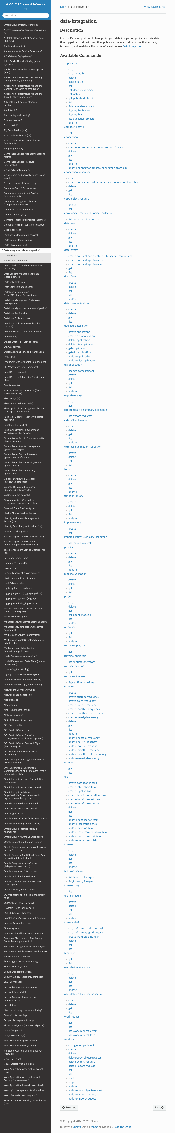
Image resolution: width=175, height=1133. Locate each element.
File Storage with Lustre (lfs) (18, 403)
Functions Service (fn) (15, 425)
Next (158, 1107)
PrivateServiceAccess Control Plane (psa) (25, 918)
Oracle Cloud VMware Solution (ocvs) (23, 837)
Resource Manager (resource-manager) (24, 946)
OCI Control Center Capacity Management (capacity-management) (23, 737)
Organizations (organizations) (19, 889)
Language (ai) (11, 568)
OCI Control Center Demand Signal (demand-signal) (22, 745)
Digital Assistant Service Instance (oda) (24, 352)
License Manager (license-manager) (22, 573)
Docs (63, 6)
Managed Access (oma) (16, 616)
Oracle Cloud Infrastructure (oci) (21, 25)
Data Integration (132, 46)
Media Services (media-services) (20, 656)
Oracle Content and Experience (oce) (23, 842)
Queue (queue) (11, 928)
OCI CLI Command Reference (27, 4)
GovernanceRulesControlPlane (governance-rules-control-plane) (21, 501)
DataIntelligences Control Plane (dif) (23, 331)
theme (94, 1126)
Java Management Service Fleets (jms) (24, 536)
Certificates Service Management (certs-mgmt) (25, 155)
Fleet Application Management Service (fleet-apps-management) (24, 410)
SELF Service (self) (13, 982)
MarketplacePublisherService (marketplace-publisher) (19, 650)
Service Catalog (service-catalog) (21, 987)
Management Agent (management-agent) (25, 621)
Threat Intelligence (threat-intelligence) (24, 1025)
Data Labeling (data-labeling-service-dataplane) (23, 267)
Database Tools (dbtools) (17, 318)
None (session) (11, 700)
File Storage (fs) (12, 398)
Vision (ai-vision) (12, 1059)
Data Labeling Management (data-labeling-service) (22, 275)
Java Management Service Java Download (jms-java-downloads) (21, 543)
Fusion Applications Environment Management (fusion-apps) (21, 431)
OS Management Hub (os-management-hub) (25, 896)
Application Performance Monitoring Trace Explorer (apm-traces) (23, 95)
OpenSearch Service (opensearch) (21, 803)
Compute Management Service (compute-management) (20, 203)
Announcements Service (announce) (23, 51)
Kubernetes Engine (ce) (16, 563)
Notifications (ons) (14, 715)
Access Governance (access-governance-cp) (25, 31)
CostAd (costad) (12, 230)
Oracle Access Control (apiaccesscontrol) (25, 818)
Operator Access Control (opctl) (20, 808)
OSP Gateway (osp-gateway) (19, 903)
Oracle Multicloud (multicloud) (20, 876)
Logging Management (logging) (20, 598)
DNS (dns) (9, 357)
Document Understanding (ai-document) (25, 362)
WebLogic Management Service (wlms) (24, 1090)
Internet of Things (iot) (16, 531)
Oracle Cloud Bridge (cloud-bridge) (22, 823)
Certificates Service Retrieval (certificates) (19, 163)
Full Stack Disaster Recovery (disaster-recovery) (24, 418)
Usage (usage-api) (13, 1030)
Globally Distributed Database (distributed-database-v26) (19, 488)
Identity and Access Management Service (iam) (21, 520)
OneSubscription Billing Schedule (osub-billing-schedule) (25, 761)
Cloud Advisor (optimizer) (17, 170)
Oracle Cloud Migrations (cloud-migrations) (21, 830)
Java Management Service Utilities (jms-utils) (25, 551)
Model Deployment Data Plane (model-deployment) (24, 663)
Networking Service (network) (19, 689)
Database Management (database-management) (22, 302)
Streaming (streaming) (15, 1015)
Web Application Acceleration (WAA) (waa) (23, 1070)
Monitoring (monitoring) (16, 669)
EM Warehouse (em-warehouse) (21, 367)
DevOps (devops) (13, 347)
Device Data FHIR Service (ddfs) (21, 341)
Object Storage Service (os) (18, 720)
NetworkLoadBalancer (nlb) (18, 695)
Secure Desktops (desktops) (18, 972)
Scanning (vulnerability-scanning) (21, 961)
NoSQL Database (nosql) (17, 710)
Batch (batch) (11, 125)
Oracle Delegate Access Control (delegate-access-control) (20, 865)
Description (12, 255)
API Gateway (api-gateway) (18, 56)
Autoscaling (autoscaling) (17, 115)
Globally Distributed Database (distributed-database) (19, 480)
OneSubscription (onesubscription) (22, 787)
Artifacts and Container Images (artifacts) (20, 103)
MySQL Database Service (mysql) (21, 674)
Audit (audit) (10, 110)
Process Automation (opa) (17, 923)
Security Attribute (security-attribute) (23, 976)
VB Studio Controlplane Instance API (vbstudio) (23, 1052)
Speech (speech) (12, 1005)
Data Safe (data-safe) (15, 282)
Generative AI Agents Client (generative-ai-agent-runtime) (25, 439)
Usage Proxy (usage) (14, 1035)
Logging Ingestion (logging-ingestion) (23, 593)
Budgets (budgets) (13, 148)
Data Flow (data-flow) (15, 245)
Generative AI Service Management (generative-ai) (22, 464)
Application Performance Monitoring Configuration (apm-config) (23, 79)
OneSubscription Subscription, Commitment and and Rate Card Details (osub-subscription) (25, 771)
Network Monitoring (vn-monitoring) (23, 684)
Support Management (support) (20, 1020)
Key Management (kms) (16, 558)
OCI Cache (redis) (13, 725)
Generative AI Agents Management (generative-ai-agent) (22, 448)
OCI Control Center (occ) (17, 730)
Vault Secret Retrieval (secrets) (20, 1045)
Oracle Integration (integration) (20, 871)
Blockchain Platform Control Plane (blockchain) (22, 142)
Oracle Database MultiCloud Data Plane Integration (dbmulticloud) (25, 856)
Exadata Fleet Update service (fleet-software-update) (22, 392)
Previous (70, 1107)
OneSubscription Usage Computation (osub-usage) (23, 780)
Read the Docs (122, 1126)
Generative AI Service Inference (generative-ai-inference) (20, 456)
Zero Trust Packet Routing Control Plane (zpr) (25, 1102)
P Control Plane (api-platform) (19, 908)
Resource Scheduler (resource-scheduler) (25, 951)
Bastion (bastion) (13, 120)
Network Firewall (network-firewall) (22, 679)
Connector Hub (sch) (15, 214)
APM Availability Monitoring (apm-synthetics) (22, 63)
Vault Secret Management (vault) (21, 1040)
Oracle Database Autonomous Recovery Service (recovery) (25, 848)
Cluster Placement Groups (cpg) (20, 183)
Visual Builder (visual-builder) (19, 1064)
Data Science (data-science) (18, 287)
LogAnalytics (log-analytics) (18, 588)
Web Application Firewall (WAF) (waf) (24, 1085)
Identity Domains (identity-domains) (23, 526)
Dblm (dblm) (10, 336)
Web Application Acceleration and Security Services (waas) (22, 1079)
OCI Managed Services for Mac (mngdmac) (20, 753)
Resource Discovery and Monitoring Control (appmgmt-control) (23, 940)
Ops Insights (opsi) (13, 813)
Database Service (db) (15, 313)
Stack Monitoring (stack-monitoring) (23, 1010)
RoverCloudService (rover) (17, 956)
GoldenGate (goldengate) (17, 495)
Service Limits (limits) (15, 992)
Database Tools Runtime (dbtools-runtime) (22, 325)
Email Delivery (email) (15, 372)
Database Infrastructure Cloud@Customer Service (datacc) (22, 293)
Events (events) (12, 385)
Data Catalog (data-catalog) (18, 240)
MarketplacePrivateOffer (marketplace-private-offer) (24, 641)
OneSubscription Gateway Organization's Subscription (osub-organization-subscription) (22, 795)
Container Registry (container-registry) (24, 224)
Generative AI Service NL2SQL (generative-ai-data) (20, 472)
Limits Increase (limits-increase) (20, 578)
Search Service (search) (16, 966)
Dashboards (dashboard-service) (21, 235)
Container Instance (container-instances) (25, 220)
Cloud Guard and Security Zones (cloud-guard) (25, 176)
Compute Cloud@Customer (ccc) (21, 188)
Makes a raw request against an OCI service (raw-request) (23, 610)
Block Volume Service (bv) (17, 135)
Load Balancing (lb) (14, 583)
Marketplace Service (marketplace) (22, 635)
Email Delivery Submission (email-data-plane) (24, 378)
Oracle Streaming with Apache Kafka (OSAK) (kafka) (23, 883)
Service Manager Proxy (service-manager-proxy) (20, 998)
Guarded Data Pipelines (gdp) (19, 508)
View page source (154, 6)
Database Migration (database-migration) (25, 308)
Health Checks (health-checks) (20, 513)
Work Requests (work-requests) (20, 1095)
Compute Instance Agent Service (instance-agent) (21, 195)
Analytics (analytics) (14, 46)
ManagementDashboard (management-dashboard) (24, 628)
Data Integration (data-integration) (22, 250)
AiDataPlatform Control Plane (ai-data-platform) (24, 39)
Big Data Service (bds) (15, 130)
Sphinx (77, 1126)
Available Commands (17, 260)
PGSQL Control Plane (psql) (18, 913)
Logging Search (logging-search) (20, 603)
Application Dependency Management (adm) (24, 71)
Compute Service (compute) (18, 209)
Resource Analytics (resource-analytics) (24, 933)
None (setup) (11, 705)
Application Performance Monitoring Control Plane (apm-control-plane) (23, 87)
